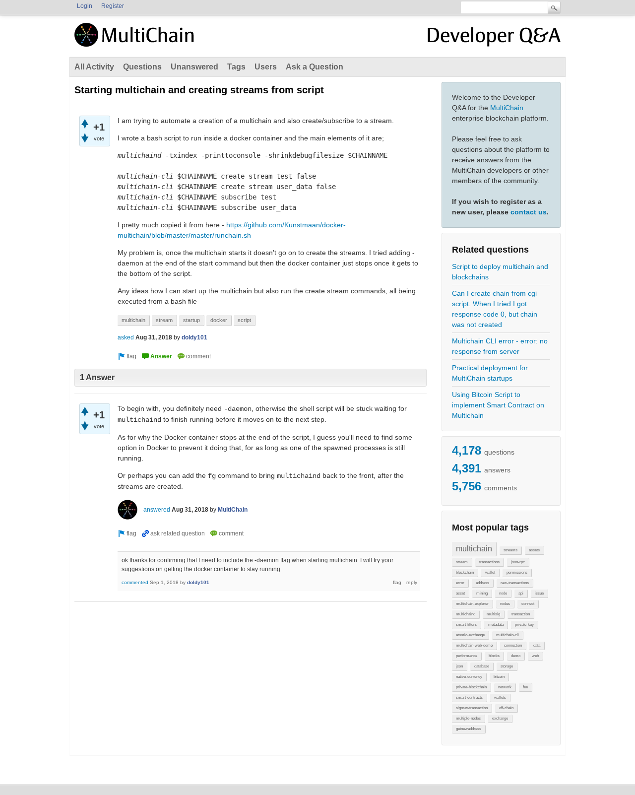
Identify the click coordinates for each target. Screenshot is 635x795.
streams (510, 550)
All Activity (94, 67)
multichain (474, 548)
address (482, 583)
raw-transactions (515, 583)
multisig (493, 614)
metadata (496, 624)
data (536, 645)
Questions (142, 67)
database (481, 666)
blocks (494, 656)
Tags (236, 67)
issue (539, 593)
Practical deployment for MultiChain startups (490, 373)
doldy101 (194, 337)
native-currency (469, 676)
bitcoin (499, 676)
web (535, 656)
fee (525, 687)
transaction (520, 614)
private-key (524, 624)
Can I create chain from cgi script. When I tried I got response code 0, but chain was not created (494, 309)
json (459, 666)
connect (527, 603)
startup (191, 320)
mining (482, 593)
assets (534, 550)
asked (126, 337)
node (503, 593)
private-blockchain (471, 687)
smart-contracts (469, 697)
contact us (528, 212)
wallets (500, 697)
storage (507, 666)
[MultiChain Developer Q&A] (494, 39)
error (460, 583)
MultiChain (506, 108)
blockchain (465, 572)
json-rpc (518, 562)
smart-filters (466, 624)
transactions (489, 562)
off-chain (506, 708)
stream (462, 562)
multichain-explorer (472, 603)
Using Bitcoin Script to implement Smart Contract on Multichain (498, 405)
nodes (505, 603)
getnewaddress (468, 729)
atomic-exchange (470, 635)
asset (460, 593)
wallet (490, 572)
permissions (517, 572)
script (244, 320)
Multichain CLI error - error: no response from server (500, 346)
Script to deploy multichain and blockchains (500, 272)
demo (515, 656)
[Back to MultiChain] (135, 40)
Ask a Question (314, 67)
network (504, 687)
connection (513, 645)
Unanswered (194, 67)
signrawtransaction (472, 708)
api (520, 593)
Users (265, 67)
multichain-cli (507, 635)
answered (156, 509)
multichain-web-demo (474, 645)
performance (466, 656)
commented (135, 582)
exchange (500, 718)
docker (218, 320)
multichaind (465, 614)
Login (84, 5)
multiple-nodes (468, 718)
